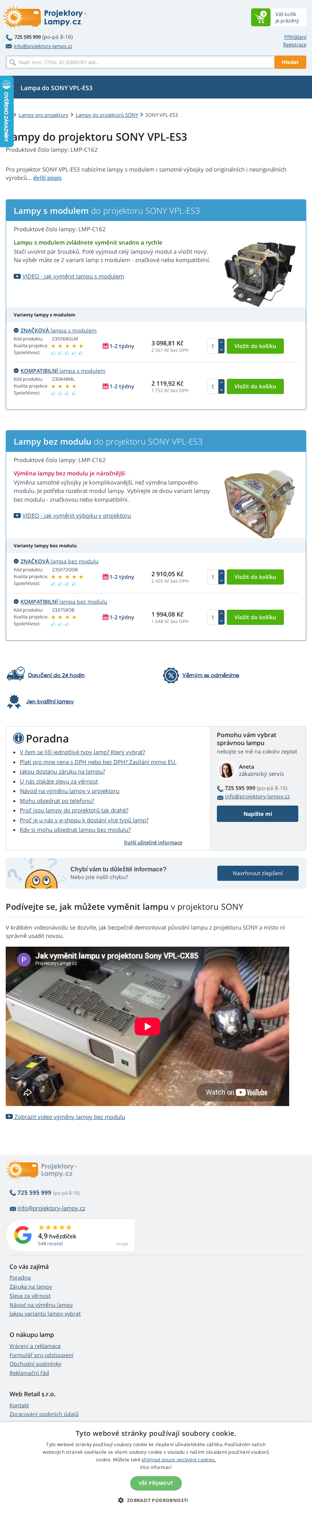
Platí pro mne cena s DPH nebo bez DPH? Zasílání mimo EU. (98, 762)
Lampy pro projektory (43, 114)
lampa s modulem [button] (59, 330)
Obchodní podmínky (35, 1363)
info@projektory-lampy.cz (43, 46)
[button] (156, 1500)
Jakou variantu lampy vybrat (45, 1313)
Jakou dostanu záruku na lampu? (62, 771)
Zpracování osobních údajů (44, 1414)
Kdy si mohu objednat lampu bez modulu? (75, 829)
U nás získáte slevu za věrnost (59, 781)
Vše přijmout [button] (156, 1483)
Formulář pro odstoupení (41, 1355)
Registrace (294, 44)
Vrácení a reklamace (35, 1345)
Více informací (156, 1467)
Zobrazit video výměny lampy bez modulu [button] (69, 1116)
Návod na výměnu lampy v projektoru (69, 791)
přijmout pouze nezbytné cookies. (179, 1459)
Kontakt (19, 1405)
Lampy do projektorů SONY (107, 114)
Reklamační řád (29, 1372)
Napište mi (258, 813)
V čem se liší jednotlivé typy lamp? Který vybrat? (82, 752)
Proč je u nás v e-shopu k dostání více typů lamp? (84, 820)
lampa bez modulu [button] (60, 561)
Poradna (20, 1277)
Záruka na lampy (31, 1286)
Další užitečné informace (153, 842)
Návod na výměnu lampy (41, 1304)
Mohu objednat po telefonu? (57, 800)
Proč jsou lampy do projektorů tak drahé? (74, 810)
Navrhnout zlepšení (258, 873)
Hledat (290, 62)
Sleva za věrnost (30, 1295)
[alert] (156, 1467)
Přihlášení (295, 36)
